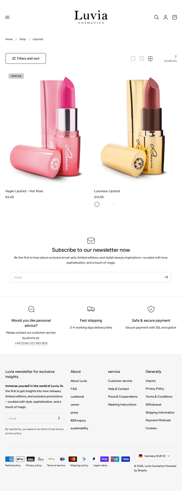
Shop (23, 39)
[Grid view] (133, 58)
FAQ (74, 388)
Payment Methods (158, 420)
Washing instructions (122, 404)
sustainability (79, 428)
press (74, 412)
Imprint (151, 381)
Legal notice (100, 465)
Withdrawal (153, 404)
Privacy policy (34, 465)
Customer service (120, 381)
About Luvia (79, 381)
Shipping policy (79, 465)
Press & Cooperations (122, 396)
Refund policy (13, 465)
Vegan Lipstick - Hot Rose (24, 191)
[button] (7, 17)
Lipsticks (38, 39)
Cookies (151, 428)
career (75, 404)
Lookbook (77, 396)
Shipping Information (160, 412)
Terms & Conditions (159, 396)
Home (9, 39)
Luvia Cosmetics (155, 466)
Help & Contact (118, 388)
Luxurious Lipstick (107, 191)
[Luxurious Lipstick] (135, 127)
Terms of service (56, 465)
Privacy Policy (155, 388)
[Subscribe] (166, 277)
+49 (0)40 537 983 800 (31, 343)
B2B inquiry (78, 420)
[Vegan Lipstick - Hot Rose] (46, 127)
